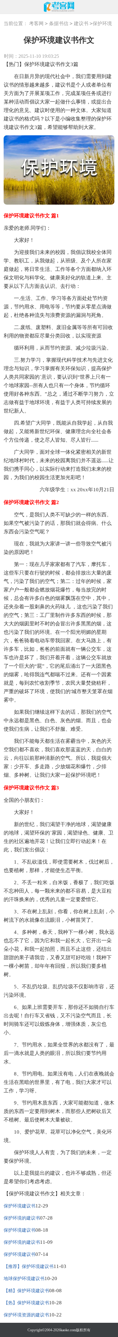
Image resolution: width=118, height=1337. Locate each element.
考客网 (36, 23)
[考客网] (59, 6)
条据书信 (58, 23)
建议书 (81, 23)
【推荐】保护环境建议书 (29, 1266)
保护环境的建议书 (22, 1218)
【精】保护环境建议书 (26, 1290)
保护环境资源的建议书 (26, 1314)
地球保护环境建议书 (24, 1278)
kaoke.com (68, 1330)
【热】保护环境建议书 (26, 1302)
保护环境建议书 (19, 1206)
